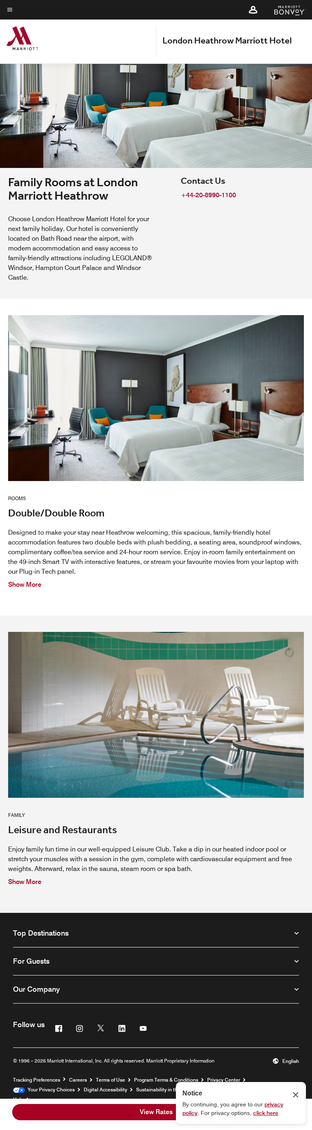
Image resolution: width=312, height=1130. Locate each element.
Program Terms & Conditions (166, 1080)
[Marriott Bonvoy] (285, 9)
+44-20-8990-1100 (208, 195)
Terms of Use (110, 1080)
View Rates (156, 1112)
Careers (78, 1080)
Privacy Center (223, 1080)
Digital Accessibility (105, 1089)
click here (265, 1113)
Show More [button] (24, 584)
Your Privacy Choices (50, 1089)
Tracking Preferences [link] (36, 1080)
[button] (253, 9)
